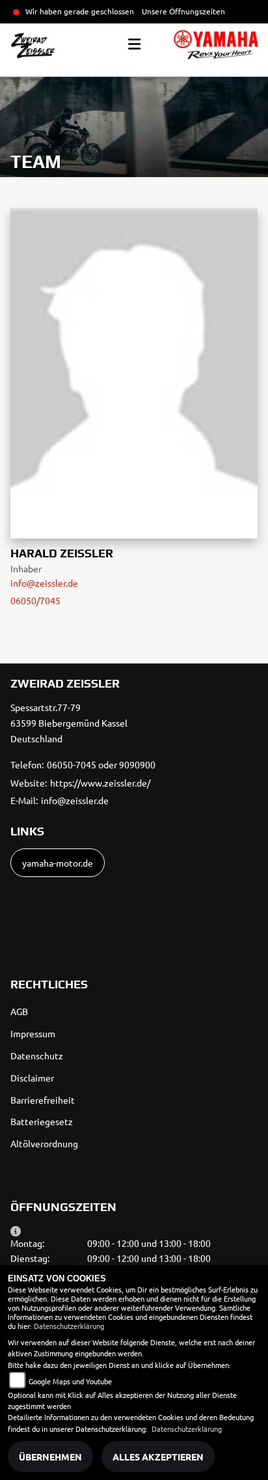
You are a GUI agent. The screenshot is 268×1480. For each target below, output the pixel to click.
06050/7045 (35, 600)
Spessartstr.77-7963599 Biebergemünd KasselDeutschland (68, 722)
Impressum (32, 1033)
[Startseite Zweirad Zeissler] (216, 44)
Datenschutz (36, 1055)
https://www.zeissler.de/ (100, 783)
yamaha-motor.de (57, 863)
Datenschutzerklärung (69, 1325)
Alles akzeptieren (158, 1456)
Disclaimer (32, 1077)
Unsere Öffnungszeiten (183, 11)
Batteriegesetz (41, 1121)
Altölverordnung (44, 1143)
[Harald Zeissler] (134, 371)
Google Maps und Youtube (70, 1381)
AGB (19, 1011)
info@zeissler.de (44, 583)
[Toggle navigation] (134, 44)
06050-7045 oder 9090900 (101, 764)
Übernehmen (50, 1456)
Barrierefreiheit (42, 1100)
